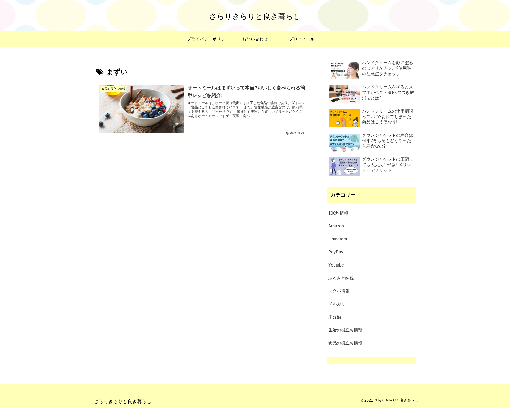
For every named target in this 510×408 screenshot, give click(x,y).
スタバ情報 (339, 291)
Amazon (336, 226)
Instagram (337, 239)
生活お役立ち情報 (345, 330)
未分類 (334, 317)
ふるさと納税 (341, 278)
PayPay (335, 252)
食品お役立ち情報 (345, 343)
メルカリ (336, 304)
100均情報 (338, 213)
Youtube (336, 265)
